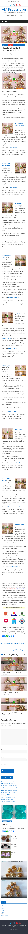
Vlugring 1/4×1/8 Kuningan (7, 799)
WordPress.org (4, 915)
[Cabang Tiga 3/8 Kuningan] (14, 678)
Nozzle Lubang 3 (12, 147)
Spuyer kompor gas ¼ (14, 506)
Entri (3, 910)
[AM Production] (2, 21)
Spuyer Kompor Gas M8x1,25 (8, 783)
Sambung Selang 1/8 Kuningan (8, 797)
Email (2, 757)
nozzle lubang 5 (8, 54)
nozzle (3, 54)
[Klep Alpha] (6, 851)
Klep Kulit (13, 836)
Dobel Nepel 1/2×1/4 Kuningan (8, 794)
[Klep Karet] (6, 844)
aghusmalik (12, 53)
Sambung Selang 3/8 (13, 566)
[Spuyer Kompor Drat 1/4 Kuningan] (14, 698)
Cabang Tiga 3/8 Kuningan (10, 692)
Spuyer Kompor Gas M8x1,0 (7, 781)
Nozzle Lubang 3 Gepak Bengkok (12, 643)
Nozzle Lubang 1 (12, 187)
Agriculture (5, 45)
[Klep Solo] (14, 806)
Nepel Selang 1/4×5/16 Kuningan (12, 672)
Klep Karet (13, 844)
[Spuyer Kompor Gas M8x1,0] (14, 862)
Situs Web (3, 765)
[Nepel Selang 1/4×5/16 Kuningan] (14, 658)
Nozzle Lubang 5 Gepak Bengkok (9, 788)
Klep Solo (5, 824)
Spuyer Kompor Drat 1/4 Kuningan (13, 713)
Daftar (2, 906)
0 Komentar (19, 53)
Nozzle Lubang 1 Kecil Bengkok (8, 792)
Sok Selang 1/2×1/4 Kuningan (8, 801)
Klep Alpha (13, 852)
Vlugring (10, 348)
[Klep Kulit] (6, 836)
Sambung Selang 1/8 (13, 297)
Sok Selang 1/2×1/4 (13, 411)
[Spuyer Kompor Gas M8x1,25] (14, 881)
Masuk (2, 908)
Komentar (3, 728)
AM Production (14, 9)
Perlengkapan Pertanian (19, 45)
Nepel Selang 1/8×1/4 (14, 463)
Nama (3, 749)
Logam (10, 45)
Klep (10, 821)
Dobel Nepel (11, 238)
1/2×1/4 (17, 238)
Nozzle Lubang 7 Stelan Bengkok (16, 3)
